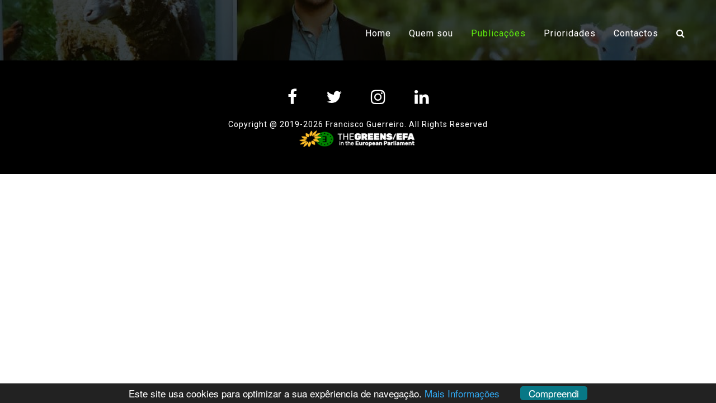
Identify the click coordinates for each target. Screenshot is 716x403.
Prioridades (570, 33)
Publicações (503, 33)
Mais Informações (462, 393)
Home (378, 33)
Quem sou (431, 33)
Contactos (636, 33)
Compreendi (554, 393)
